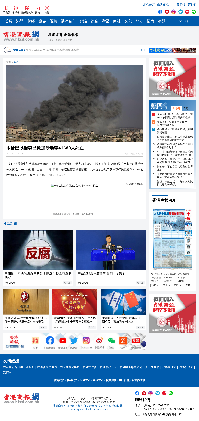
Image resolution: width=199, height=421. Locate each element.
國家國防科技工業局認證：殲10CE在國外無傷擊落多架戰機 (175, 116)
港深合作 (68, 21)
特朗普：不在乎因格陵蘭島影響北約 (175, 168)
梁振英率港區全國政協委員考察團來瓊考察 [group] (86, 50)
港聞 (20, 21)
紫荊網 (7, 372)
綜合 (94, 21)
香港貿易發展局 (47, 367)
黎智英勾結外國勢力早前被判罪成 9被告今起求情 (175, 146)
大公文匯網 (152, 367)
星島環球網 (169, 367)
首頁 (8, 21)
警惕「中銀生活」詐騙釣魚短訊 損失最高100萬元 (175, 183)
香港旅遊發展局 (70, 367)
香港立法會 (90, 367)
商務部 (30, 367)
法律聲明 (98, 380)
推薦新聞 (10, 224)
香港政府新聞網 (13, 367)
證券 (42, 21)
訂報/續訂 (149, 4)
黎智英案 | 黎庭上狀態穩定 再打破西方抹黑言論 (175, 123)
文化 (128, 21)
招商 (150, 21)
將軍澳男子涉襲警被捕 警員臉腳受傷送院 (175, 131)
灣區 (105, 21)
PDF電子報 (178, 4)
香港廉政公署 (108, 367)
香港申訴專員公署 (131, 367)
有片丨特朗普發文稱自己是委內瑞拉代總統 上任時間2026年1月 (175, 153)
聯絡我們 (72, 380)
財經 (31, 21)
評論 (83, 21)
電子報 (191, 4)
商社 (117, 21)
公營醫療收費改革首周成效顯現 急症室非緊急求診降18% (175, 175)
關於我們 (59, 380)
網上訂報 (124, 380)
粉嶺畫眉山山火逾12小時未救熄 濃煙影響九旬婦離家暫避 (175, 138)
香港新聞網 (186, 367)
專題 (161, 21)
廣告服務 (163, 4)
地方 (139, 21)
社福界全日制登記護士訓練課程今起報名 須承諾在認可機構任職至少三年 (175, 161)
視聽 (53, 21)
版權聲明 (85, 380)
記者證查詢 (138, 380)
